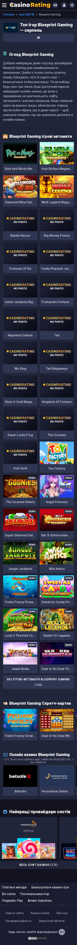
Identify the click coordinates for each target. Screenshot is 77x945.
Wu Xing (20, 368)
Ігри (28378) (27, 14)
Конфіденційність (19, 921)
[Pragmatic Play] (28, 838)
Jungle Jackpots (20, 569)
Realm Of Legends (56, 635)
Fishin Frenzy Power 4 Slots (21, 602)
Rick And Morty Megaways (21, 169)
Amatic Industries (40, 900)
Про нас (62, 913)
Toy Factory (56, 468)
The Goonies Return (20, 502)
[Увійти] (64, 5)
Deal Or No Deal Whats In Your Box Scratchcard (57, 736)
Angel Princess (57, 502)
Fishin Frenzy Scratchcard (21, 736)
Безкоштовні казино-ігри (50, 887)
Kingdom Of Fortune (56, 402)
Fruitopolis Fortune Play (57, 302)
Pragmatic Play (12, 900)
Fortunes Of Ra (20, 269)
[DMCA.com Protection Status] (37, 938)
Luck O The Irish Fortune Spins (21, 635)
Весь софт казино (38, 864)
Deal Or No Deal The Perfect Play (57, 669)
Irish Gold (20, 468)
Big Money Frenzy (57, 235)
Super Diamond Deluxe (21, 535)
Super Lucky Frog (20, 435)
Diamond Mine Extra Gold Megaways (21, 202)
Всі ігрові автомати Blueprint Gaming (38, 682)
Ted (56, 335)
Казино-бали (40, 913)
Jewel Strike (20, 669)
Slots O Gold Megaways (21, 402)
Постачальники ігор (34, 894)
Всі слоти (8, 894)
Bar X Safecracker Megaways (57, 535)
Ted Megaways (57, 368)
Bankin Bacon (20, 235)
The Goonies (57, 435)
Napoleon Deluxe (20, 335)
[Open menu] (4, 5)
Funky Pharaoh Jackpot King (57, 269)
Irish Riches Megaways (57, 169)
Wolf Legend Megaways (57, 202)
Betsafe (20, 791)
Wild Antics (57, 569)
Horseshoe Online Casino (57, 791)
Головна (8, 14)
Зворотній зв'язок (51, 921)
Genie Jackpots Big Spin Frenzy (21, 302)
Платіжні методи (14, 887)
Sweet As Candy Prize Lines (57, 602)
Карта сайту (15, 913)
